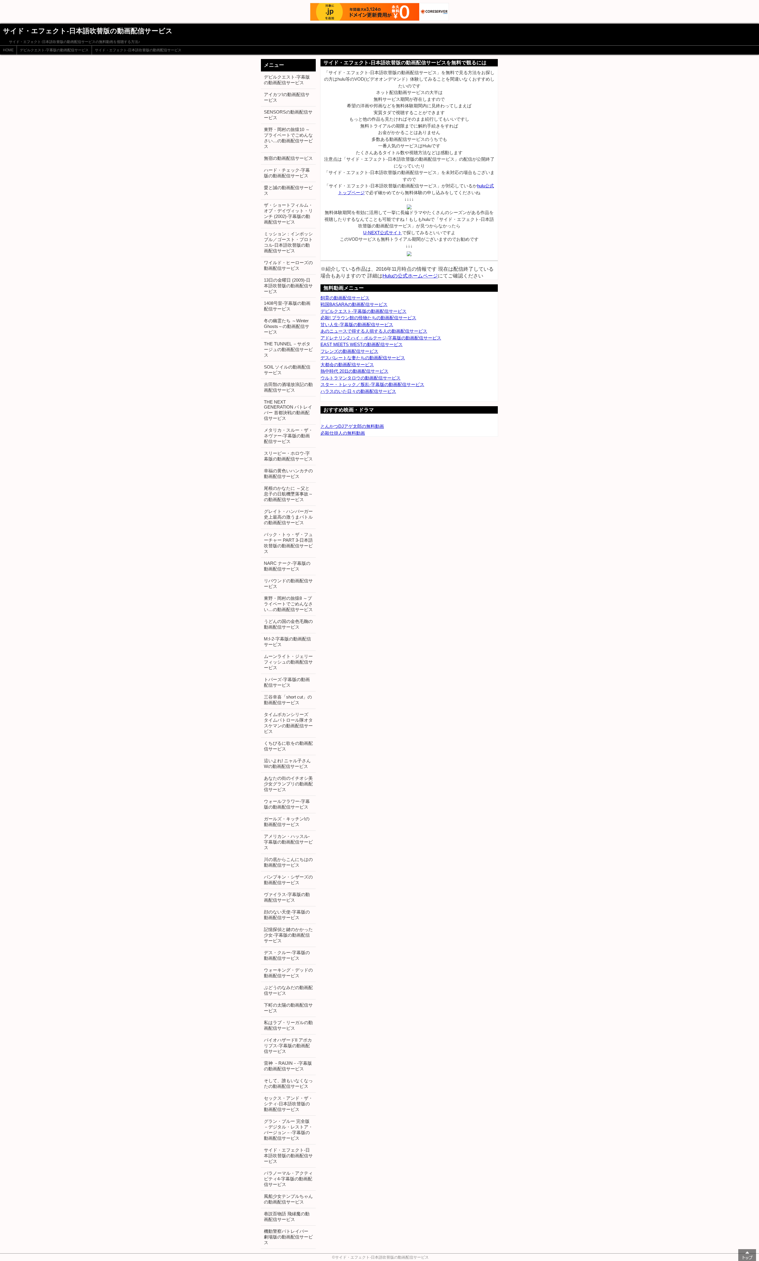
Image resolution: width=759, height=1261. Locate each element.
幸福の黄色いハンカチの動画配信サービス (288, 473)
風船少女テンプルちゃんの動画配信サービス (288, 1199)
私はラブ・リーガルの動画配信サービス (288, 1025)
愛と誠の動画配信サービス (288, 190)
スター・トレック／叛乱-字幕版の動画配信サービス (372, 384)
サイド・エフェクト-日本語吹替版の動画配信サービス (138, 50)
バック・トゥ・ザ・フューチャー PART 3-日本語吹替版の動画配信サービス (288, 543)
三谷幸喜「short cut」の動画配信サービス (288, 699)
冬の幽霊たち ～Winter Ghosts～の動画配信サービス (286, 326)
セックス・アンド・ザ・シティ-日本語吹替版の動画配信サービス (288, 1104)
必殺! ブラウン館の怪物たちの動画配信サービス (368, 317)
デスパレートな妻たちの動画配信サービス (362, 357)
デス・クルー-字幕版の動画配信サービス (287, 955)
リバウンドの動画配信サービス (288, 583)
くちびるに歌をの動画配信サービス (288, 746)
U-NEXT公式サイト (382, 232)
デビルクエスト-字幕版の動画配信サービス (54, 50)
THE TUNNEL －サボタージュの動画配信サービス (288, 349)
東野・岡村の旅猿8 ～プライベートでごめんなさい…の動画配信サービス (288, 604)
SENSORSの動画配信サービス (288, 114)
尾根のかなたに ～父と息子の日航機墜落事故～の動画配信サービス (288, 494)
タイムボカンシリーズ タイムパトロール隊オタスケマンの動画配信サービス (288, 723)
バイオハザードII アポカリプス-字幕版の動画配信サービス (288, 1045)
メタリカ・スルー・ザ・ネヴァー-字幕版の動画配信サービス (288, 436)
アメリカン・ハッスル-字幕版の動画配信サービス (288, 842)
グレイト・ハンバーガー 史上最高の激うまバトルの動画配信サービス (288, 517)
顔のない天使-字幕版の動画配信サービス (287, 914)
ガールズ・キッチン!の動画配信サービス (287, 821)
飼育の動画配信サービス (344, 297)
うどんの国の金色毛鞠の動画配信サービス (288, 624)
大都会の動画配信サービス (347, 364)
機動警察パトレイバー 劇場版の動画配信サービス (288, 1237)
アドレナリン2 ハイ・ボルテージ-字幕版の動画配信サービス (380, 337)
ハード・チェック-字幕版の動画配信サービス (287, 173)
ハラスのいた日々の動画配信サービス (358, 391)
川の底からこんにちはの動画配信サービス (288, 862)
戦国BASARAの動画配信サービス (354, 304)
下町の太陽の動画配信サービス (288, 1007)
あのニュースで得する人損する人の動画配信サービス (373, 331)
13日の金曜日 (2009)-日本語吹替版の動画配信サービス (288, 286)
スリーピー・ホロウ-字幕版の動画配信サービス (288, 456)
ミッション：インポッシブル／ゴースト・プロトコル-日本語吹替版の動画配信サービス (288, 242)
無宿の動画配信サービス (288, 158)
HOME (8, 50)
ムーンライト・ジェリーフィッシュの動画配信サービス (288, 662)
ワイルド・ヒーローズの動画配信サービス (288, 265)
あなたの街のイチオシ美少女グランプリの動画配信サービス (288, 784)
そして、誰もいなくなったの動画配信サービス (288, 1083)
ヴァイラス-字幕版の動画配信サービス (287, 897)
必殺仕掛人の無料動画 (342, 433)
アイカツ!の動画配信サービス (287, 97)
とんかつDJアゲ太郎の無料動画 (352, 426)
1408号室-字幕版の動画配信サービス (287, 306)
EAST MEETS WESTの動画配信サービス (361, 344)
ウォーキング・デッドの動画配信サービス (288, 972)
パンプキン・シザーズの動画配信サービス (288, 879)
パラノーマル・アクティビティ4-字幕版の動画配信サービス (288, 1179)
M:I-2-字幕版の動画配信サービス (287, 641)
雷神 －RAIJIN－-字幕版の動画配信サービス (288, 1066)
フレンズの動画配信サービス (349, 351)
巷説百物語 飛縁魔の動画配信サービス (287, 1216)
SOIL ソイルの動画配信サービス (287, 369)
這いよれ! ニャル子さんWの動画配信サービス (287, 763)
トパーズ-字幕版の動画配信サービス (287, 682)
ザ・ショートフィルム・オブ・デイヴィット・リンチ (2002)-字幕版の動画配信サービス (288, 213)
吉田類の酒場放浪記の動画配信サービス (288, 387)
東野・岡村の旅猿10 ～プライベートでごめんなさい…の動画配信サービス (288, 138)
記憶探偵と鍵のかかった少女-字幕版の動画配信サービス (288, 935)
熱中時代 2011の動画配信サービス (354, 371)
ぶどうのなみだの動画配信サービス (288, 990)
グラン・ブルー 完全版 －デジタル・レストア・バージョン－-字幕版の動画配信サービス (288, 1130)
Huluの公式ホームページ (410, 275)
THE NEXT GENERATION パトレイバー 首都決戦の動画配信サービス (288, 410)
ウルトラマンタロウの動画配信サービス (360, 377)
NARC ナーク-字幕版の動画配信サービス (287, 566)
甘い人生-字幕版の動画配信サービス (356, 324)
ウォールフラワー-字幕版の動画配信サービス (287, 804)
